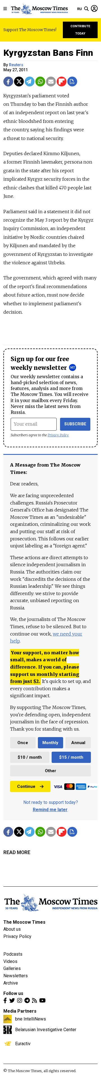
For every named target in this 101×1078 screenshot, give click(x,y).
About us (12, 929)
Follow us (13, 993)
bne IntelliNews (30, 1018)
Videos (10, 961)
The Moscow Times (24, 922)
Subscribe (75, 424)
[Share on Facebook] (8, 81)
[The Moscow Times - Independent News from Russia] (39, 9)
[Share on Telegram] (30, 81)
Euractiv (23, 1043)
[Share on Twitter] (19, 81)
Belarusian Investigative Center (45, 1029)
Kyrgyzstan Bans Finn (48, 52)
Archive (10, 983)
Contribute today (80, 29)
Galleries (12, 968)
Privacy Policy (58, 435)
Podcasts (12, 954)
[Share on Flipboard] (61, 81)
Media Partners (19, 1011)
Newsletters (15, 975)
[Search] (86, 9)
